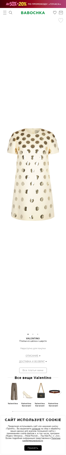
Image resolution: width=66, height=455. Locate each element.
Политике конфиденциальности (41, 439)
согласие (36, 428)
